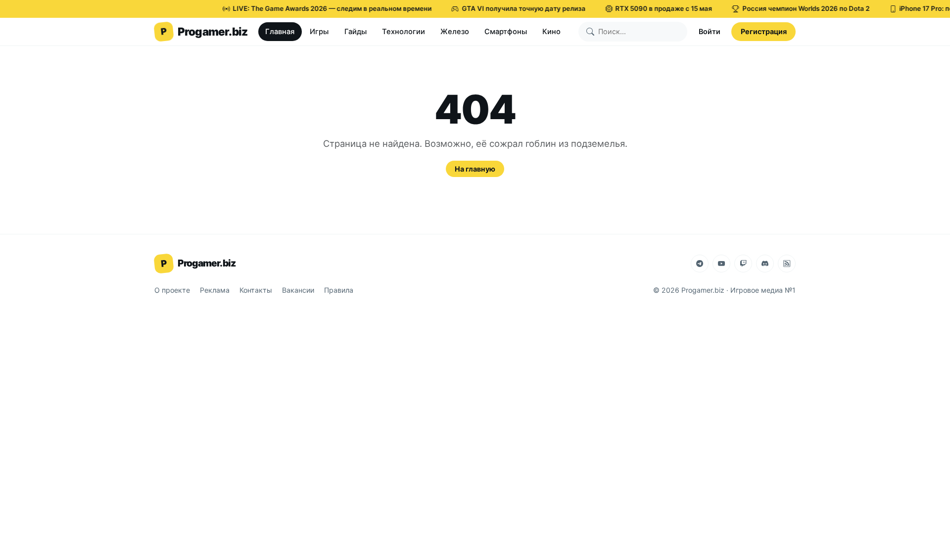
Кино (551, 31)
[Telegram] (700, 263)
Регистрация (764, 31)
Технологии (403, 31)
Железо (454, 31)
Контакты (255, 290)
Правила (338, 290)
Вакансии (298, 290)
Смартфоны (505, 31)
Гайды (355, 31)
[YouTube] (721, 263)
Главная (279, 31)
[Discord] (765, 263)
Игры (319, 31)
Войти (709, 31)
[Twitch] (743, 263)
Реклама (215, 290)
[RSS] (787, 263)
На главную (475, 169)
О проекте (172, 290)
